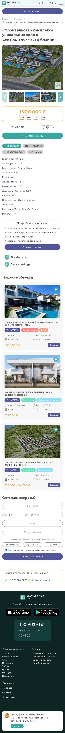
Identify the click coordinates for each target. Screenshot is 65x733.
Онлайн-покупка (40, 663)
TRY (43, 117)
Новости (7, 687)
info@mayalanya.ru (41, 580)
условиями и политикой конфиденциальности (37, 550)
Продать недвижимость (44, 653)
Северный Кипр (10, 656)
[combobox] (7, 515)
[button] (60, 97)
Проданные (8, 676)
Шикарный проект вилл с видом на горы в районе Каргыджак (28, 393)
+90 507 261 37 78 (18, 580)
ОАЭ (4, 660)
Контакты (8, 697)
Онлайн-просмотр (21, 257)
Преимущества (33, 145)
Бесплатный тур (20, 264)
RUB (29, 117)
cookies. (34, 721)
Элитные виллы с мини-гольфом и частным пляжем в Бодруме (29, 463)
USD (36, 117)
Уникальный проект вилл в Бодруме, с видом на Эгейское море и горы (31, 323)
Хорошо (17, 726)
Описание (35, 151)
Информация (12, 145)
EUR (22, 117)
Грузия (5, 669)
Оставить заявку (34, 136)
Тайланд (6, 666)
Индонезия (7, 663)
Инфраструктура (14, 151)
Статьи (6, 692)
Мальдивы (7, 672)
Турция (5, 653)
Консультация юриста (43, 656)
